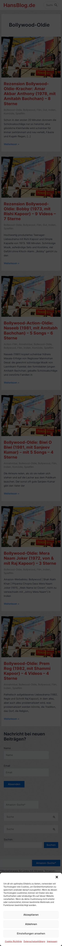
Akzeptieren (31, 914)
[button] (57, 877)
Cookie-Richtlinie (13, 941)
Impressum (52, 941)
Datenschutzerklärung (34, 941)
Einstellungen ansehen (31, 933)
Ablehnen (31, 924)
